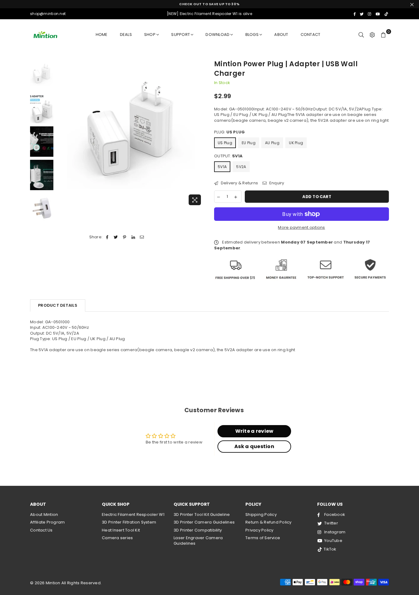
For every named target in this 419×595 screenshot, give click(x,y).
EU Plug (249, 142)
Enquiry (276, 183)
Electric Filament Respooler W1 (133, 514)
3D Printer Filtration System (129, 522)
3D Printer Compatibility (198, 530)
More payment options (301, 227)
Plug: (229, 132)
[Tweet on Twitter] (116, 237)
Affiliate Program (47, 522)
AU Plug (272, 142)
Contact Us (41, 530)
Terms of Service (262, 538)
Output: (228, 156)
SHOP (150, 34)
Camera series (117, 538)
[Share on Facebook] (107, 237)
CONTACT (311, 34)
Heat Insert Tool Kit (121, 530)
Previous (61, 134)
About (281, 34)
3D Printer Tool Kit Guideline (202, 514)
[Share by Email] (142, 237)
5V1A (222, 166)
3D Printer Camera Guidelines (204, 522)
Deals (126, 34)
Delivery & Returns (239, 183)
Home (102, 34)
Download (217, 34)
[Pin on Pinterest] (124, 237)
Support (180, 34)
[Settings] (372, 34)
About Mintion (44, 514)
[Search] (361, 34)
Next (199, 134)
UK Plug (296, 142)
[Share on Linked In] (133, 237)
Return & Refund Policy (268, 522)
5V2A (241, 166)
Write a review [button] (254, 431)
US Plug (225, 142)
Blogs (252, 34)
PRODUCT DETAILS (57, 305)
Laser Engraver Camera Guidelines (198, 540)
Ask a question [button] (254, 446)
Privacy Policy (259, 530)
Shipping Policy (261, 514)
